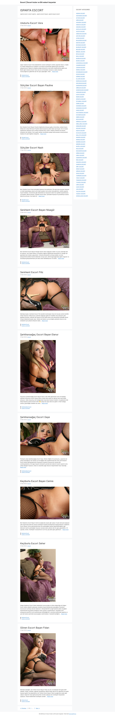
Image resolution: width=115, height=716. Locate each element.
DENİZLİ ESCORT (80, 69)
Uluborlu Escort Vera (31, 23)
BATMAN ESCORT (81, 45)
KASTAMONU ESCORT (82, 112)
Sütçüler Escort (25, 137)
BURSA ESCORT (80, 60)
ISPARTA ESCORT (81, 99)
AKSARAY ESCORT (81, 22)
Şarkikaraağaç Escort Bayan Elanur (39, 334)
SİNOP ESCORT (80, 169)
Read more (55, 71)
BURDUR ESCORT (81, 58)
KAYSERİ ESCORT (81, 114)
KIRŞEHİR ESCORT (81, 126)
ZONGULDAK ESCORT (82, 196)
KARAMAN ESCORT (81, 108)
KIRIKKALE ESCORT (81, 121)
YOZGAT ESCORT (81, 193)
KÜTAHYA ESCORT (81, 132)
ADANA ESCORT (80, 13)
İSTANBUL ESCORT (81, 101)
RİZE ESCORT (79, 160)
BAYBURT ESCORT (81, 47)
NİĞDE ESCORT (80, 153)
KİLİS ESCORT (80, 119)
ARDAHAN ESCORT (81, 33)
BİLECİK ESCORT (80, 49)
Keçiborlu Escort (25, 533)
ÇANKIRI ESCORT (80, 65)
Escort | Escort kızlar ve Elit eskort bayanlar (38, 2)
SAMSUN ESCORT (81, 164)
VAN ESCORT (79, 189)
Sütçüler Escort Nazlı (31, 147)
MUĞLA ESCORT (80, 146)
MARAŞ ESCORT (80, 139)
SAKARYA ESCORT (81, 162)
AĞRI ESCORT (80, 20)
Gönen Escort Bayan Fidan (34, 627)
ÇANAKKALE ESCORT (82, 63)
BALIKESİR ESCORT (81, 40)
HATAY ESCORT (80, 94)
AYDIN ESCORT (80, 38)
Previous (23, 708)
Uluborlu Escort (25, 75)
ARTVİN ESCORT (80, 36)
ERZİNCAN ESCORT (81, 81)
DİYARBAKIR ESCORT (82, 72)
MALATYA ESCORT (81, 135)
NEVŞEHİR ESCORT (81, 150)
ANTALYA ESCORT (81, 29)
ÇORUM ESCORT (80, 67)
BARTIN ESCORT (80, 42)
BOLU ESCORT (80, 56)
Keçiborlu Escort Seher (32, 543)
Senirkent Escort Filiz (31, 272)
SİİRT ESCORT (80, 166)
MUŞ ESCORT (80, 148)
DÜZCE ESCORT (80, 74)
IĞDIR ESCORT (80, 96)
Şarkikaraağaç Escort (26, 406)
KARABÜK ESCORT (81, 105)
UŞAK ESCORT (80, 187)
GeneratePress (72, 713)
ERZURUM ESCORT (81, 83)
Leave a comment (26, 76)
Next (38, 708)
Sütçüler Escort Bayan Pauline (36, 85)
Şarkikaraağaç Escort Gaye (35, 417)
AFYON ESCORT (80, 18)
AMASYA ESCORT (81, 24)
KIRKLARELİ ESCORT (81, 123)
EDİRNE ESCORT (80, 76)
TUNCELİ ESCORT (81, 182)
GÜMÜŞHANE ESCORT (82, 90)
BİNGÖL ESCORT (80, 51)
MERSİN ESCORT (80, 144)
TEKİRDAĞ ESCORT (81, 175)
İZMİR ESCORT (80, 103)
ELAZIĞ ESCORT (80, 78)
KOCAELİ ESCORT (81, 128)
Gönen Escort (25, 700)
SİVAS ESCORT (80, 173)
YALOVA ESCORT (80, 191)
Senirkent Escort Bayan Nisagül (37, 209)
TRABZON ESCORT (81, 180)
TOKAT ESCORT (80, 178)
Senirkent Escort (25, 262)
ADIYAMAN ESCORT (81, 15)
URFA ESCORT (80, 184)
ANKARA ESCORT (81, 27)
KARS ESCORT (80, 110)
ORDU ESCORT (80, 155)
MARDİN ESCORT (80, 141)
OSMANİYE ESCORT (81, 157)
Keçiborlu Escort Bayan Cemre (36, 481)
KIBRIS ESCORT (80, 117)
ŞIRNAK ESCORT (80, 171)
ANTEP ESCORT (80, 31)
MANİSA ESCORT (80, 137)
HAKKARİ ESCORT (81, 92)
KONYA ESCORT (80, 130)
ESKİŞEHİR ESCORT (81, 85)
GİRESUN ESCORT (81, 87)
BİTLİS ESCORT (80, 54)
